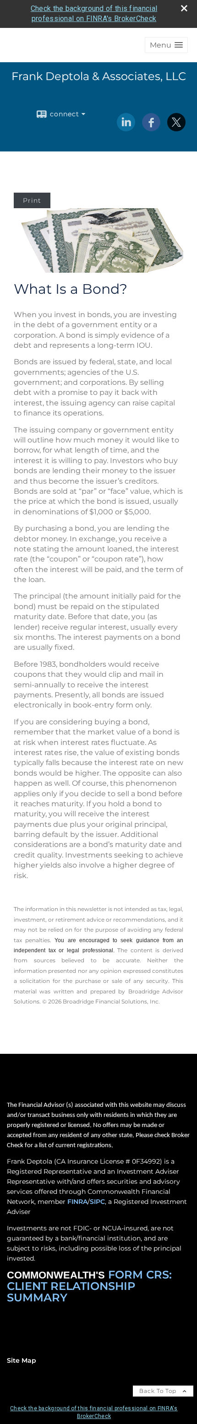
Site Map (21, 1360)
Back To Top (158, 1390)
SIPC (97, 1201)
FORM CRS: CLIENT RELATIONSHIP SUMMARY (89, 1286)
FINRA (77, 1201)
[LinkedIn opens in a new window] (126, 128)
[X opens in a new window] (176, 128)
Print (32, 200)
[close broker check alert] (184, 8)
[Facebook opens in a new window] (151, 128)
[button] (166, 45)
